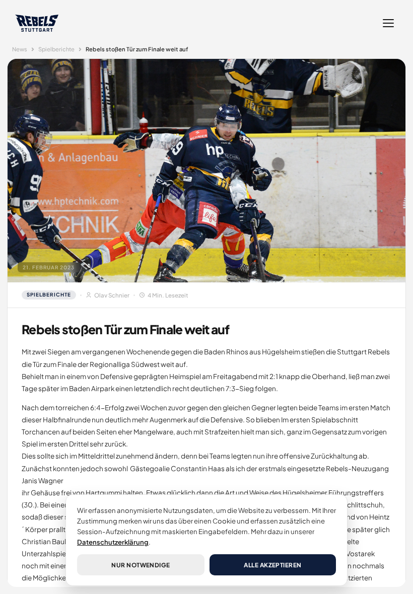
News (19, 48)
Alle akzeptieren (273, 565)
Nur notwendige (140, 565)
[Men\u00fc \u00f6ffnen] (388, 23)
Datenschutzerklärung (113, 542)
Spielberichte (56, 48)
